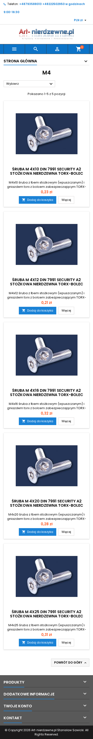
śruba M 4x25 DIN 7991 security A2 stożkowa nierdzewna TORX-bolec (46, 614)
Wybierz (30, 84)
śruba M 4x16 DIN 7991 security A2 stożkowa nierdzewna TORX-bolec (46, 392)
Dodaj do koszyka (37, 200)
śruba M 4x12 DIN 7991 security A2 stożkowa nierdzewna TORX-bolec (46, 282)
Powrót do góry (70, 662)
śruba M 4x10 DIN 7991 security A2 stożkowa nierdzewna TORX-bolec (46, 171)
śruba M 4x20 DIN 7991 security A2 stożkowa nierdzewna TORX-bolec (46, 503)
